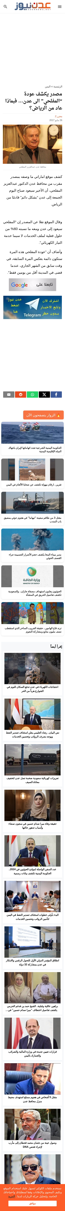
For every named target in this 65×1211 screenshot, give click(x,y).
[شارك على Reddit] (20, 394)
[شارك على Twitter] (44, 394)
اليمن (47, 86)
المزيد (11, 1196)
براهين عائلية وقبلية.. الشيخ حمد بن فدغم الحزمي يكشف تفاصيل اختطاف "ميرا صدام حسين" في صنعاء (32, 1010)
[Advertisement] (32, 47)
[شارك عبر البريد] (9, 394)
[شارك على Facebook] (56, 394)
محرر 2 (58, 116)
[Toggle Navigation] (60, 7)
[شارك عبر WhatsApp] (32, 394)
